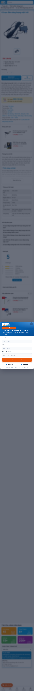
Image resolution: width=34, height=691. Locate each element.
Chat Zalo (25, 364)
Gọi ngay (10, 364)
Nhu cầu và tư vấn (6, 351)
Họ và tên (4, 338)
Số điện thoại (5, 344)
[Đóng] (31, 323)
